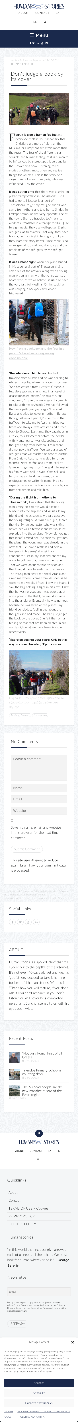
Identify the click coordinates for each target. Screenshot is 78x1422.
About (13, 1192)
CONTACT (42, 13)
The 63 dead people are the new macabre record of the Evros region (42, 1091)
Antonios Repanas (32, 60)
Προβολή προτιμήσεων (39, 1403)
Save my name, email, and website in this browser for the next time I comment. (36, 833)
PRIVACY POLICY (22, 1216)
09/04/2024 (32, 1061)
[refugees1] (39, 109)
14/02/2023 (19, 1098)
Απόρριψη (39, 1393)
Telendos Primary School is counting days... (41, 1072)
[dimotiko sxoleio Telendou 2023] (14, 1074)
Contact (14, 1200)
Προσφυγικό (40, 715)
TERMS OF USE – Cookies (28, 1208)
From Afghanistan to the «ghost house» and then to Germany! (36, 898)
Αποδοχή (39, 1383)
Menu (41, 35)
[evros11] (14, 1091)
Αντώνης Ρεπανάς (20, 715)
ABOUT (24, 13)
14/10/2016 (52, 60)
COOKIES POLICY (22, 1224)
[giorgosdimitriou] (14, 1057)
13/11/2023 (32, 1078)
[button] (72, 1342)
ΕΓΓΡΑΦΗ (17, 1324)
